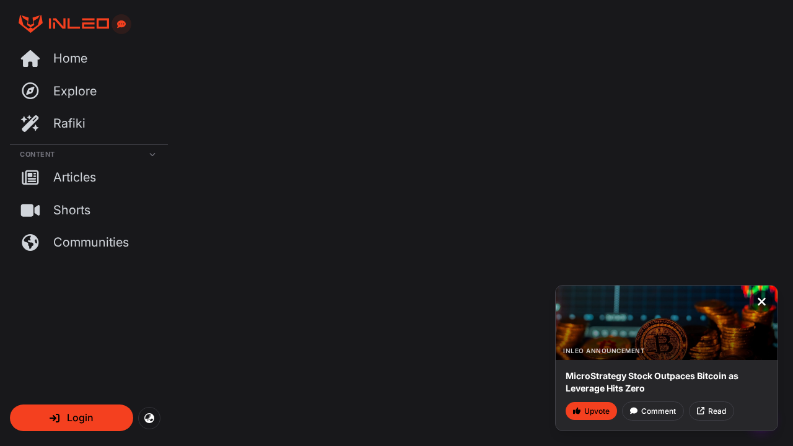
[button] (71, 417)
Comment (658, 411)
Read (717, 411)
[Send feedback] (121, 24)
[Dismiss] (761, 302)
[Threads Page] (59, 24)
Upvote (597, 411)
